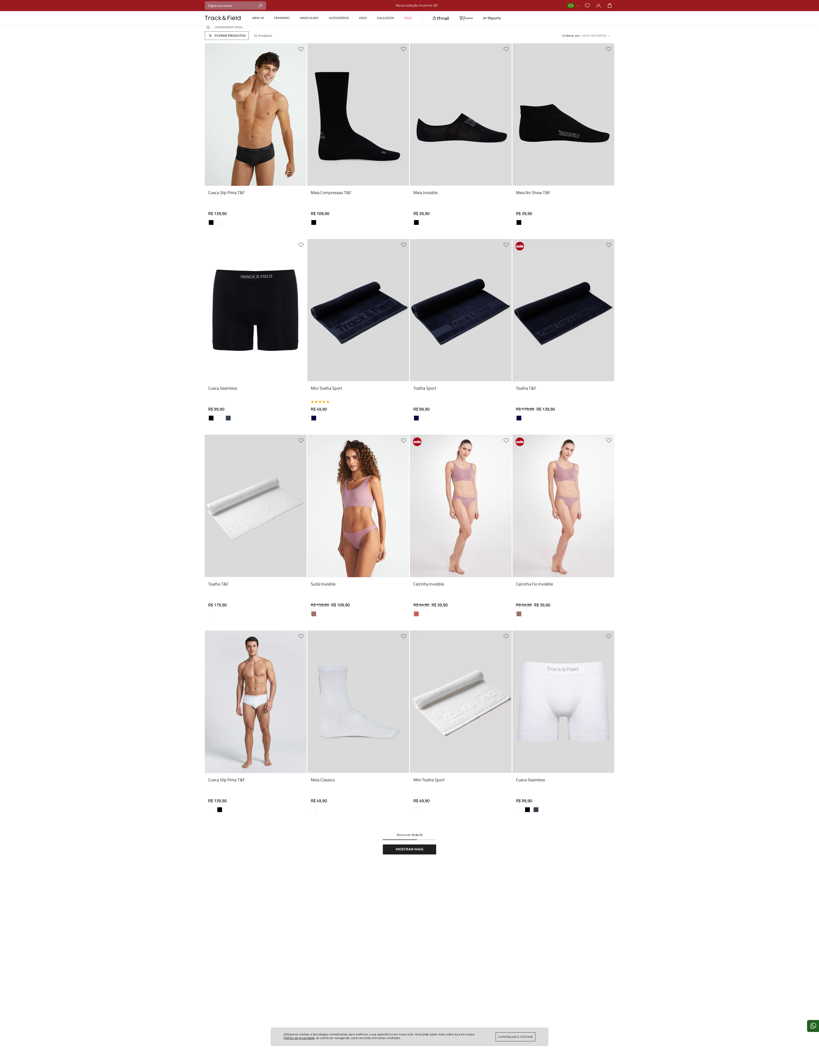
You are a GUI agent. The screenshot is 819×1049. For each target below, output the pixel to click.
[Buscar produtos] (260, 5)
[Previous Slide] (211, 168)
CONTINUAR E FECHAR (515, 1037)
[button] (227, 35)
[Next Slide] (300, 168)
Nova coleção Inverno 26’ (330, 5)
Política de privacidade (299, 1038)
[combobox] (235, 5)
